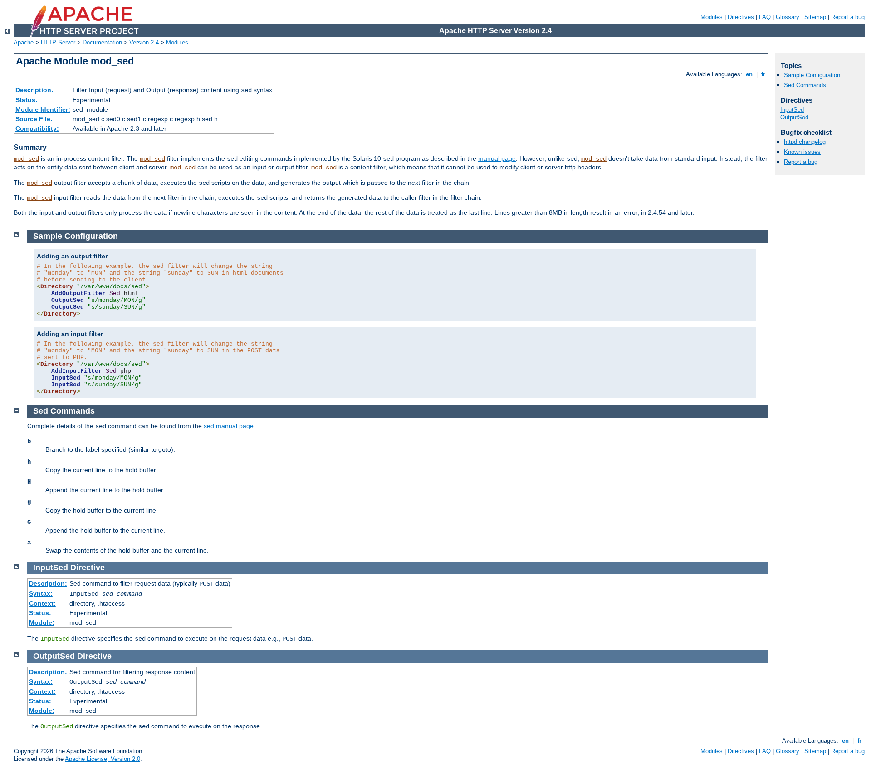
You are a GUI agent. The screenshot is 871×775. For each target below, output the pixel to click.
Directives (741, 17)
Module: (41, 622)
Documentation (102, 42)
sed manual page (229, 425)
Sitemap (815, 17)
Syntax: (41, 593)
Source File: (34, 119)
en (749, 74)
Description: (34, 90)
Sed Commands (805, 85)
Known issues (802, 151)
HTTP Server (58, 42)
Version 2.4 (144, 42)
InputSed (792, 109)
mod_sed (26, 159)
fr (763, 74)
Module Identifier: (42, 109)
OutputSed (794, 117)
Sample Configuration (812, 75)
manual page (497, 158)
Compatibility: (37, 128)
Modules (711, 17)
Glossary (787, 17)
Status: (26, 100)
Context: (42, 603)
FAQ (765, 17)
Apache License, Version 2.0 (102, 758)
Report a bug (848, 17)
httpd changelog (805, 141)
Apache (24, 42)
